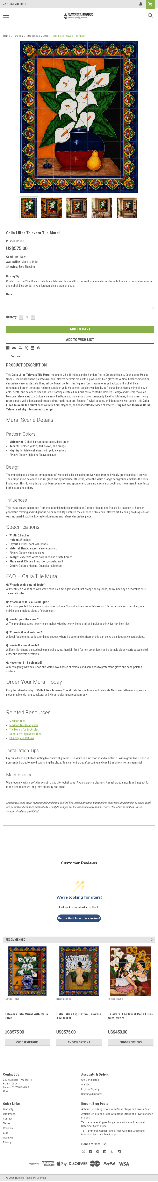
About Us (8, 1137)
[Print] (20, 348)
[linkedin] (104, 1151)
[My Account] (140, 4)
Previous (6, 117)
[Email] (14, 348)
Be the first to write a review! (79, 918)
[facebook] (90, 1151)
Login (84, 1089)
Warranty (8, 1109)
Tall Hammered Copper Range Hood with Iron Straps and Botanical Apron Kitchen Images (113, 1132)
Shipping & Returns (91, 1094)
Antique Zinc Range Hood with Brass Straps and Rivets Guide (116, 1109)
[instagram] (119, 1151)
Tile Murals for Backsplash (24, 729)
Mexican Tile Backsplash (23, 725)
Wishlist (86, 1084)
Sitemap (41, 1177)
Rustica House (12, 998)
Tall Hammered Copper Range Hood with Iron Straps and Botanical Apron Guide (113, 1124)
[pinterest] (97, 1151)
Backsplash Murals (37, 36)
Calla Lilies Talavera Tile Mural (68, 36)
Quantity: (11, 317)
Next (152, 117)
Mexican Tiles (17, 720)
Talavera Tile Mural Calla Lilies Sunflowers (130, 1016)
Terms (6, 1123)
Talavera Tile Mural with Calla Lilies (26, 1016)
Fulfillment (9, 1113)
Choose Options (27, 1042)
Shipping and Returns (21, 738)
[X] (26, 348)
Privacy (7, 1142)
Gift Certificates (90, 1079)
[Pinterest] (38, 348)
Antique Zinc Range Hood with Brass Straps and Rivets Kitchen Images (117, 1115)
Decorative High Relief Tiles (25, 733)
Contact (7, 1118)
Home (6, 36)
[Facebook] (7, 348)
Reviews (8, 1128)
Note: (9, 294)
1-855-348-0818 (16, 4)
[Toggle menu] (6, 15)
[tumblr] (112, 1151)
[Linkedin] (32, 348)
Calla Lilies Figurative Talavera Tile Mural (78, 1016)
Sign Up (95, 1089)
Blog (5, 1132)
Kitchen (18, 36)
